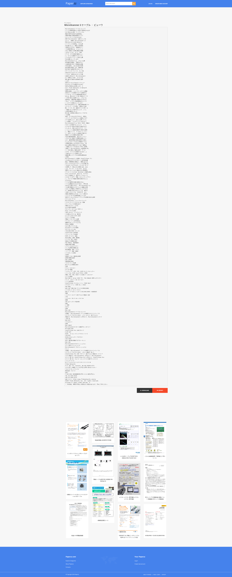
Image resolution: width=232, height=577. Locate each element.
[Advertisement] (116, 15)
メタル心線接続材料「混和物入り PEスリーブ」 (155, 457)
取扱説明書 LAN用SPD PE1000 (103, 440)
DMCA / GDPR (156, 574)
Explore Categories (71, 561)
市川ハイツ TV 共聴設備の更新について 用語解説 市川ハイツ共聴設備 (155, 498)
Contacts (68, 567)
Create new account (140, 564)
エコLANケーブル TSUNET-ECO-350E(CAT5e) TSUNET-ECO (129, 457)
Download (145, 390)
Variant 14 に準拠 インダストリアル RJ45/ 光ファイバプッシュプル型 (129, 536)
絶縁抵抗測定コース (103, 520)
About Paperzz (70, 564)
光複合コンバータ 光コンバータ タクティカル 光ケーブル (77, 495)
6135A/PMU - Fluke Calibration (155, 535)
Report (160, 390)
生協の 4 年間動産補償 (77, 535)
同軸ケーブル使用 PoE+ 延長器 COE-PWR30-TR (103, 480)
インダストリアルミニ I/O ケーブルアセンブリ (77, 454)
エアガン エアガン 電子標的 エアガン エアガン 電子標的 (129, 498)
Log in (136, 561)
